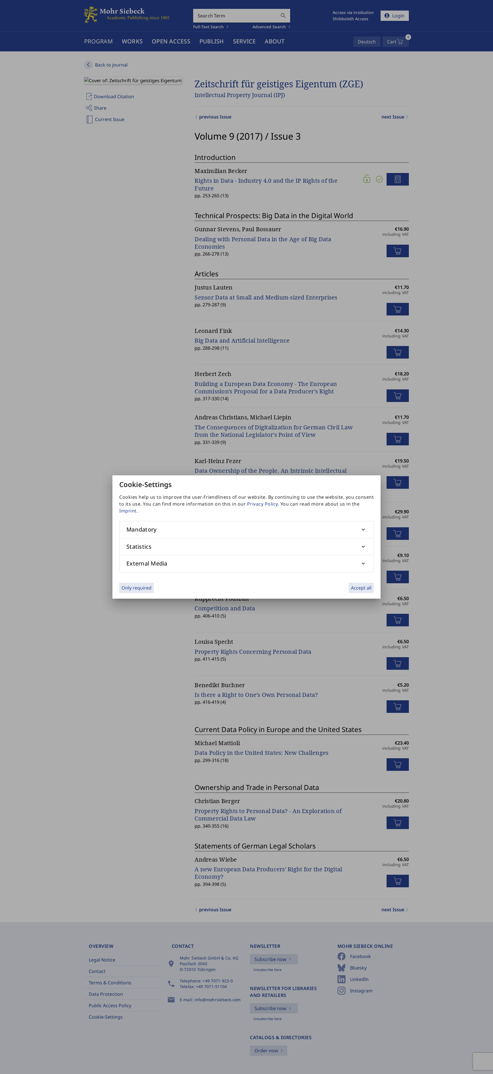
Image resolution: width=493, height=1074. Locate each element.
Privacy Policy (262, 504)
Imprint (128, 511)
